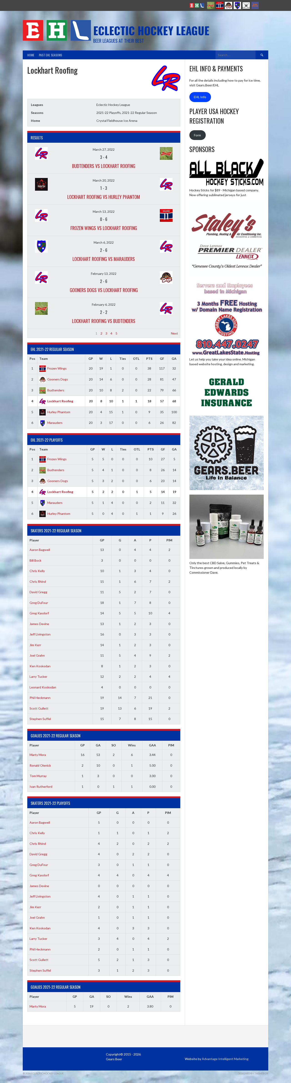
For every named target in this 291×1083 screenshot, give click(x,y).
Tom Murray (38, 776)
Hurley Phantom (58, 412)
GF (162, 358)
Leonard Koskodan (43, 687)
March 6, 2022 (104, 242)
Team (43, 358)
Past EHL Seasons (50, 55)
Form (197, 135)
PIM (169, 540)
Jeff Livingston (40, 634)
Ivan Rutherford (41, 786)
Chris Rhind (38, 581)
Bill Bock (35, 560)
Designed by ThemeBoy (253, 1073)
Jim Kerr (35, 645)
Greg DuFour (39, 603)
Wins (132, 745)
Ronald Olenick (40, 765)
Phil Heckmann (40, 698)
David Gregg (38, 592)
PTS (149, 358)
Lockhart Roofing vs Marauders (104, 258)
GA (174, 358)
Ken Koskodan (40, 666)
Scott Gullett (39, 708)
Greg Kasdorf (39, 613)
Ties (122, 358)
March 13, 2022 (104, 211)
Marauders (55, 423)
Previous (36, 333)
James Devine (39, 624)
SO (113, 745)
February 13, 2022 (103, 273)
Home (30, 55)
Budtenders (55, 390)
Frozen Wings (57, 368)
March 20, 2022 (104, 180)
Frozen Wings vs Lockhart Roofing (103, 228)
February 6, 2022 (103, 304)
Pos (32, 358)
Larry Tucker (38, 676)
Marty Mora (38, 755)
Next (174, 333)
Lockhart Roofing (60, 401)
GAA (152, 745)
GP (90, 358)
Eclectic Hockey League (151, 30)
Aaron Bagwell (40, 550)
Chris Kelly (37, 571)
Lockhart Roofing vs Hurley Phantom (103, 196)
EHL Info (200, 97)
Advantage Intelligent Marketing (225, 1059)
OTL (136, 358)
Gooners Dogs (57, 379)
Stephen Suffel (40, 719)
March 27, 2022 (104, 149)
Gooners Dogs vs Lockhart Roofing (104, 290)
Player (34, 540)
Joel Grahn (37, 655)
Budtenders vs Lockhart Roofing (103, 166)
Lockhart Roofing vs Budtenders (103, 321)
